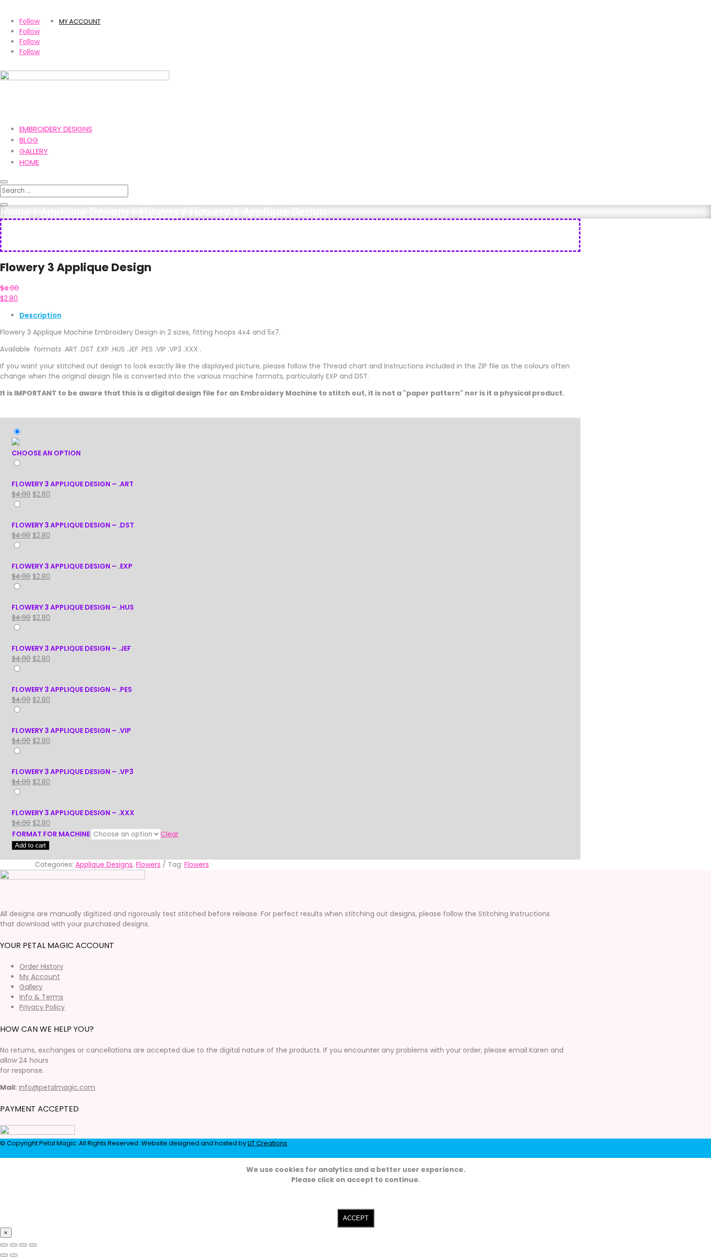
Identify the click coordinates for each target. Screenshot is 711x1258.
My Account (39, 976)
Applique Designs (85, 212)
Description (40, 315)
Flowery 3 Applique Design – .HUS (73, 607)
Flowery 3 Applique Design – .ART (72, 484)
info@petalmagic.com (57, 1087)
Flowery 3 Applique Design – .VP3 (72, 771)
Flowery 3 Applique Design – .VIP (71, 730)
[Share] (23, 1244)
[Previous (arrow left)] (4, 1255)
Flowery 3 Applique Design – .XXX (73, 813)
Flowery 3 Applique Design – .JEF (71, 648)
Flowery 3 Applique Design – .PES (72, 689)
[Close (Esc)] (33, 1244)
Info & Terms (41, 997)
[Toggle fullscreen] (13, 1244)
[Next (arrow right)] (13, 1255)
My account (80, 21)
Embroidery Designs (55, 129)
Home (29, 162)
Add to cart (30, 845)
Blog (28, 140)
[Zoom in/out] (4, 1244)
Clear (169, 834)
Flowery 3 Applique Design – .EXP (72, 566)
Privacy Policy (42, 1007)
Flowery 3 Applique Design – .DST (73, 525)
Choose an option (46, 453)
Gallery (33, 151)
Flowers (158, 212)
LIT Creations (267, 1143)
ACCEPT (356, 1218)
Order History (41, 966)
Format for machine (51, 834)
